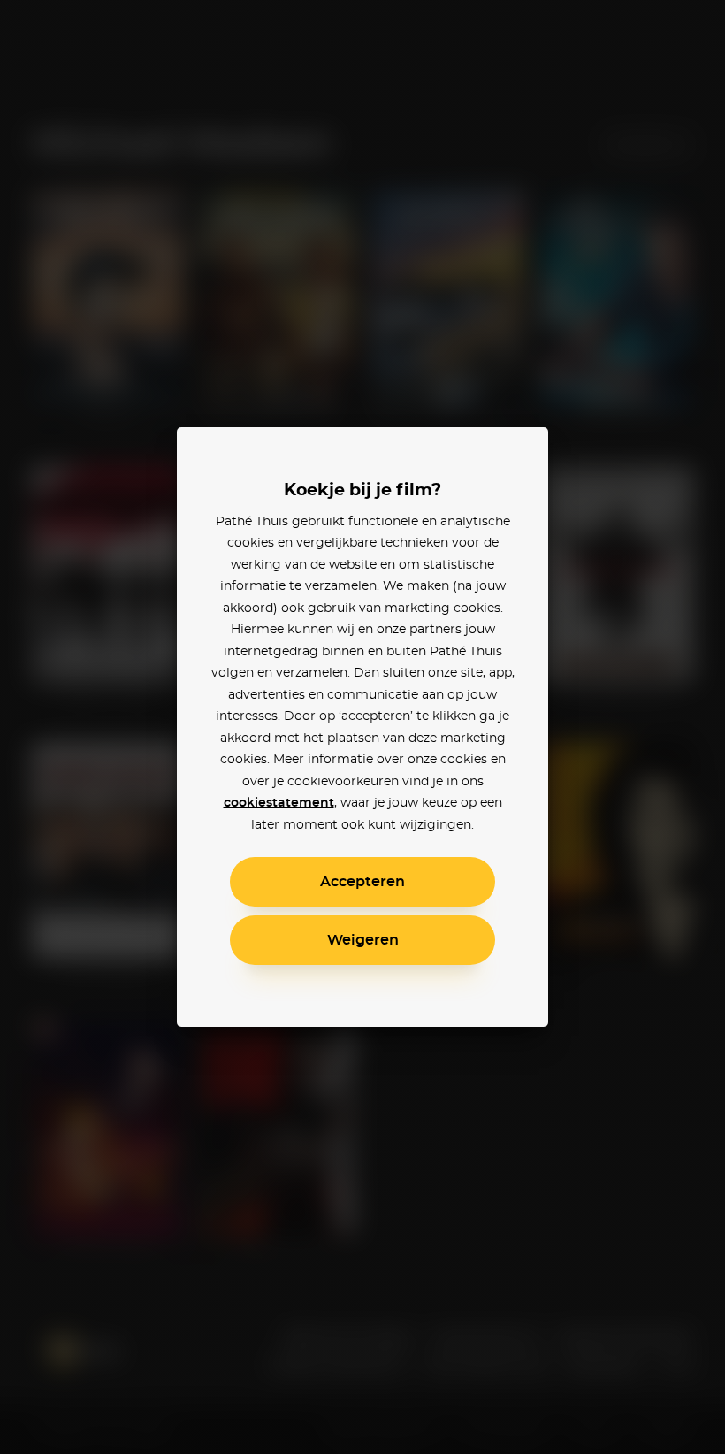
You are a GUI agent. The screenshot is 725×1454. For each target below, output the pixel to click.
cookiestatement (279, 803)
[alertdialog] (362, 727)
